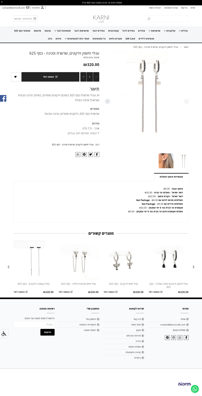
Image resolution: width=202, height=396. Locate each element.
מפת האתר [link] (136, 324)
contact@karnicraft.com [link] (172, 324)
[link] (195, 389)
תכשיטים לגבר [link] (63, 30)
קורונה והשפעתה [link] (171, 7)
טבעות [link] (48, 30)
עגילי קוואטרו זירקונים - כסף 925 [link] (34, 284)
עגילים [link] (184, 30)
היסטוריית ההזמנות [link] (87, 324)
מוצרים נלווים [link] (115, 38)
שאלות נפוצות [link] (134, 346)
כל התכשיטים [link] (99, 38)
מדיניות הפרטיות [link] (133, 335)
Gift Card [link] (130, 38)
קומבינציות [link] (113, 30)
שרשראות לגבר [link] (81, 30)
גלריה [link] (138, 341)
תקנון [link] (138, 330)
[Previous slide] (186, 101)
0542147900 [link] (179, 330)
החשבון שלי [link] (91, 319)
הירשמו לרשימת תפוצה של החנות (40, 318)
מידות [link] (58, 38)
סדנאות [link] (37, 30)
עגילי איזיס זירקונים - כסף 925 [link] (123, 284)
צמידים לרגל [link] (128, 30)
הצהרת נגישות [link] (155, 7)
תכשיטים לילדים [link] (146, 38)
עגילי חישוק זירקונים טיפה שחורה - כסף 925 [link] (168, 285)
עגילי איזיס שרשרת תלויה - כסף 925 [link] (78, 284)
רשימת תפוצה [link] (90, 330)
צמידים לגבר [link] (98, 30)
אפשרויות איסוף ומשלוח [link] (171, 176)
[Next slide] (107, 101)
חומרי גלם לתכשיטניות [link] (78, 38)
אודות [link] (192, 7)
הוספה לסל (48, 76)
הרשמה (47, 332)
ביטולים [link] (137, 357)
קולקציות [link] (170, 30)
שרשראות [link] (155, 30)
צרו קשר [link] (184, 7)
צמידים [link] (141, 30)
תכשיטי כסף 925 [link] (22, 30)
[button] (183, 161)
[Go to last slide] (193, 267)
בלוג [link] (50, 38)
